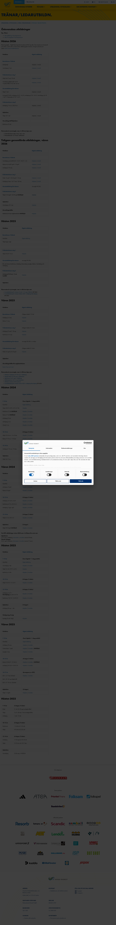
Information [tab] (49, 448)
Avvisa (35, 481)
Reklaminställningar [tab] (66, 448)
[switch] (49, 475)
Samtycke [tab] (31, 448)
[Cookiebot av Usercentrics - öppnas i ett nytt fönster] (85, 443)
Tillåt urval (58, 481)
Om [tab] (85, 448)
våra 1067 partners (33, 456)
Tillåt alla (80, 481)
